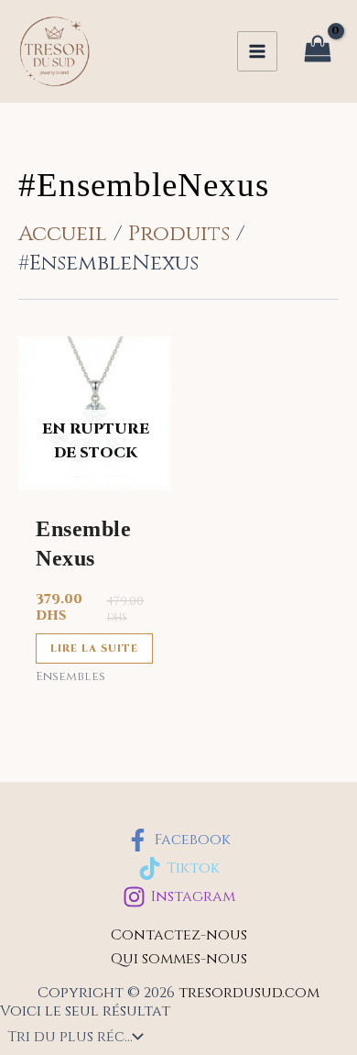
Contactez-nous (179, 935)
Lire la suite (94, 648)
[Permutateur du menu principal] (257, 51)
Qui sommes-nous (179, 959)
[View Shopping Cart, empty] (317, 51)
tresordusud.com (248, 993)
